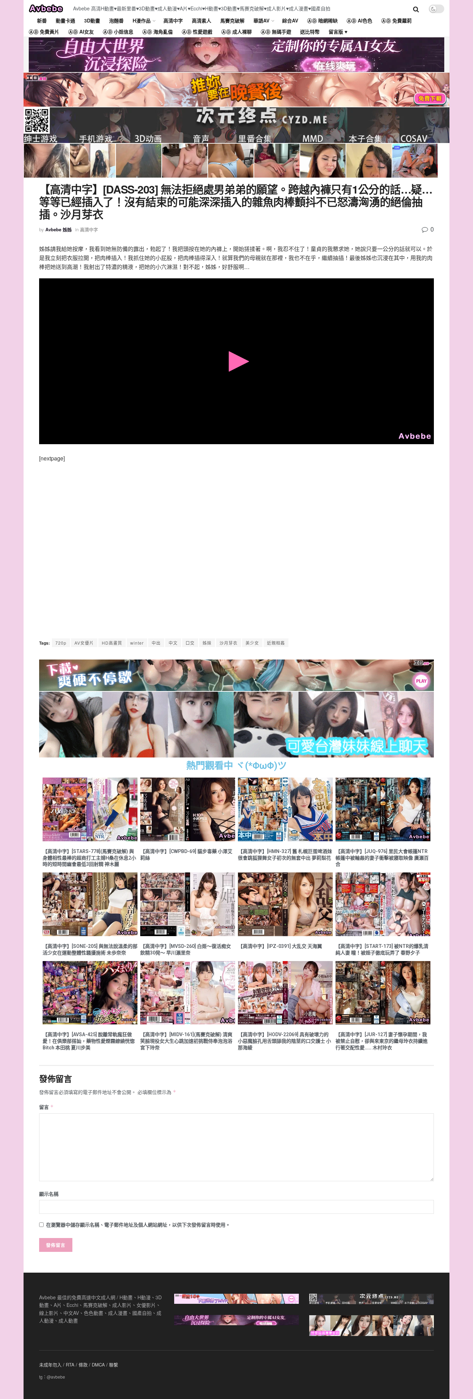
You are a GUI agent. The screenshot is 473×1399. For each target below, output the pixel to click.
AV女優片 (84, 643)
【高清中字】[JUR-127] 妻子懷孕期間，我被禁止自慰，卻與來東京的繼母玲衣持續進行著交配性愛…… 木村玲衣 (382, 1041)
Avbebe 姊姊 (58, 229)
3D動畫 (92, 20)
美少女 (252, 643)
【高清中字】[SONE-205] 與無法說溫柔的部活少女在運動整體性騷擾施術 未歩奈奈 (90, 949)
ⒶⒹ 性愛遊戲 (197, 31)
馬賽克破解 (232, 20)
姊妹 (207, 643)
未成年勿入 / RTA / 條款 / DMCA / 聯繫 (78, 1364)
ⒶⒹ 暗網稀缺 (322, 20)
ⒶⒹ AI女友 (81, 31)
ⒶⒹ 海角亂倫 (157, 31)
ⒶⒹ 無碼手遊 (276, 31)
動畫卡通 (65, 20)
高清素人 (201, 20)
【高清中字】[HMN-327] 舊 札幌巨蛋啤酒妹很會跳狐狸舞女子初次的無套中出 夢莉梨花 (285, 855)
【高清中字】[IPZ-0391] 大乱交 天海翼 (280, 946)
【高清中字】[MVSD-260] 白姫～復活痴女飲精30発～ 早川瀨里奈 (185, 949)
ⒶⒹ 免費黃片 (44, 31)
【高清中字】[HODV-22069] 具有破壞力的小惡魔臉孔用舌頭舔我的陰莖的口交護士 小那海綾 (284, 1041)
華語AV (261, 20)
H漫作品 (142, 20)
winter (137, 643)
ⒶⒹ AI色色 (359, 20)
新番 (42, 20)
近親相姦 (276, 643)
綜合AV (290, 20)
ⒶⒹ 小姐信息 (118, 31)
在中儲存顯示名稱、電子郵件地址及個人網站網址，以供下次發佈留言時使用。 (138, 1224)
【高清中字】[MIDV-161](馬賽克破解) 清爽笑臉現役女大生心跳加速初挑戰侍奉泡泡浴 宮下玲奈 (186, 1041)
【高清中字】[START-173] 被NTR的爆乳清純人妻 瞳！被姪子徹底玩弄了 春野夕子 (382, 949)
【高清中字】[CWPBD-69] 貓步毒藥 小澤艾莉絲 (186, 855)
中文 (173, 643)
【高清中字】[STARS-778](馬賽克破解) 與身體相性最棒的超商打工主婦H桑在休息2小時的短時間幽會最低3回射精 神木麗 (89, 858)
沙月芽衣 (229, 643)
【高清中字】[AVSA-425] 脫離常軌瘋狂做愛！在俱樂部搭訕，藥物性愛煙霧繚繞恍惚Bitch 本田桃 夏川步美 (89, 1041)
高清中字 (173, 20)
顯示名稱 (49, 1193)
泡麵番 (116, 20)
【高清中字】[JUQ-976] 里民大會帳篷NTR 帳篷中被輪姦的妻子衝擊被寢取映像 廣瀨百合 (382, 858)
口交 (190, 643)
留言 (46, 1106)
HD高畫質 (112, 643)
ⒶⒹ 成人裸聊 (236, 31)
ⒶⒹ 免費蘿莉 (396, 20)
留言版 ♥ (338, 31)
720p (60, 643)
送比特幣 (310, 31)
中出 (156, 643)
